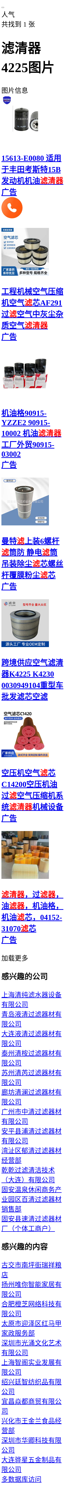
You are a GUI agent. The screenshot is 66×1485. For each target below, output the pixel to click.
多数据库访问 (21, 1479)
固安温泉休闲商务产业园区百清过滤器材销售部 (31, 1199)
